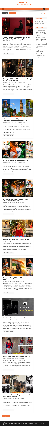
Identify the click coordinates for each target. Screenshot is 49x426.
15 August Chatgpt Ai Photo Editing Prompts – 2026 (17, 278)
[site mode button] (44, 9)
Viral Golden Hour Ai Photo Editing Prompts (16, 239)
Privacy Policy (5, 423)
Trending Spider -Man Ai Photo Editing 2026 (16, 356)
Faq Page (25, 423)
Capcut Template (17, 9)
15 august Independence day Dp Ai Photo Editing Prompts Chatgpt (15, 200)
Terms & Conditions (18, 423)
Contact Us (36, 423)
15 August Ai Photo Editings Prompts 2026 (15, 160)
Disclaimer (11, 423)
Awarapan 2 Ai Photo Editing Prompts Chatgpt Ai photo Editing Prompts (17, 79)
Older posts (6, 416)
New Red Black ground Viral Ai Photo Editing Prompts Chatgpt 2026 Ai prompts (27, 12)
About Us (5, 424)
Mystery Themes (24, 422)
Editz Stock (24, 2)
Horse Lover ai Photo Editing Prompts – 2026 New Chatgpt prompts (16, 395)
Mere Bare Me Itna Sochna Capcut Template (16, 318)
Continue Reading (9, 53)
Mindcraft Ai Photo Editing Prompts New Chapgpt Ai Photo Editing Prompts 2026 (15, 119)
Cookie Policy (30, 423)
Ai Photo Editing (8, 9)
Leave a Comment (21, 40)
